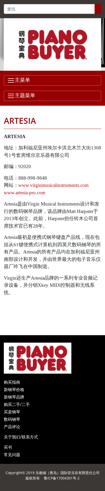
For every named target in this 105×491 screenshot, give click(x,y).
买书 (8, 447)
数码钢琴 (12, 419)
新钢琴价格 (14, 389)
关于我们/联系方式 (21, 437)
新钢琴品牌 (14, 397)
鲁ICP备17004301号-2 (62, 478)
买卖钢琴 (12, 412)
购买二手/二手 (17, 404)
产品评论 (12, 426)
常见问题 (12, 454)
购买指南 (12, 382)
